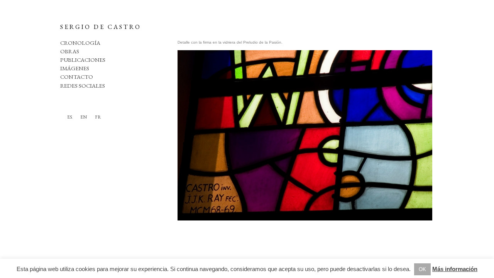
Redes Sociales (82, 85)
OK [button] (422, 269)
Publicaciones (82, 59)
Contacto (76, 76)
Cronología (80, 42)
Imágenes (74, 68)
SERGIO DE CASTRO (100, 27)
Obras (69, 51)
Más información (454, 269)
